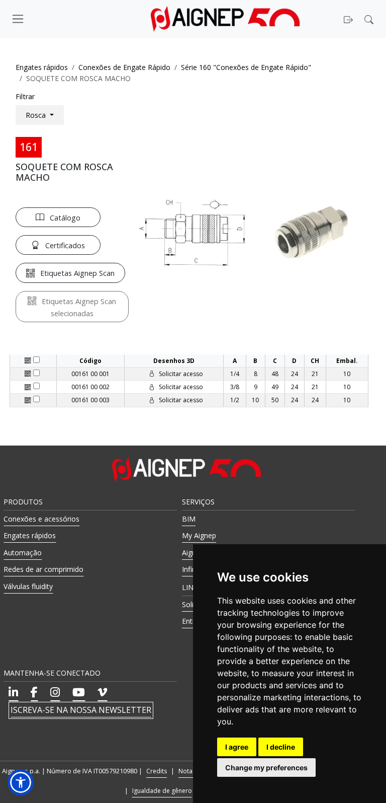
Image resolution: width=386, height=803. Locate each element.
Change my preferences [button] (266, 767)
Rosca (37, 115)
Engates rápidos (42, 67)
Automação (23, 552)
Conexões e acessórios (41, 519)
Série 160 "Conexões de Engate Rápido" (246, 67)
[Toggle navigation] (55, 19)
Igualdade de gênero (162, 790)
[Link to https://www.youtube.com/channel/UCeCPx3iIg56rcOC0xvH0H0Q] (78, 692)
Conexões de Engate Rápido (124, 67)
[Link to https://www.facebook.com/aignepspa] (34, 692)
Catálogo (65, 218)
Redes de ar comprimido (43, 569)
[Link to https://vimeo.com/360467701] (102, 692)
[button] (370, 19)
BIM (189, 519)
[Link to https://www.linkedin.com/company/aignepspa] (13, 692)
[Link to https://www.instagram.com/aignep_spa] (55, 692)
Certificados (65, 245)
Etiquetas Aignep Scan (77, 273)
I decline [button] (280, 747)
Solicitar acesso (180, 374)
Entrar (192, 621)
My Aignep (199, 535)
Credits (156, 771)
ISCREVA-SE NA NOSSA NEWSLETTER (81, 709)
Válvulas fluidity (28, 586)
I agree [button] (236, 747)
